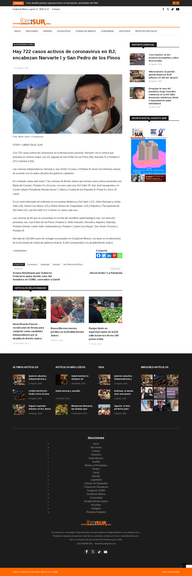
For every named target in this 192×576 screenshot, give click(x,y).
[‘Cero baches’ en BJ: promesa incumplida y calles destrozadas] (138, 59)
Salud (96, 472)
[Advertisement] (152, 209)
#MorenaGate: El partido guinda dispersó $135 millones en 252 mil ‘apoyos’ (163, 74)
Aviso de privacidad (170, 572)
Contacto (56, 9)
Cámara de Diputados (96, 483)
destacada (45, 264)
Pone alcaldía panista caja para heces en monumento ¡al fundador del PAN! (62, 3)
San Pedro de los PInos (72, 264)
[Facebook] (98, 255)
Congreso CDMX (96, 490)
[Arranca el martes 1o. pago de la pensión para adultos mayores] (172, 410)
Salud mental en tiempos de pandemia (79, 379)
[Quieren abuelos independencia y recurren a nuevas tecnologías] (19, 380)
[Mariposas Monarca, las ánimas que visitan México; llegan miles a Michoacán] (62, 410)
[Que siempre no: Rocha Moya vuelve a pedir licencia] (159, 410)
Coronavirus (32, 264)
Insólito (96, 462)
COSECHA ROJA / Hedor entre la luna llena (39, 394)
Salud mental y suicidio (68, 391)
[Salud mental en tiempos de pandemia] (62, 380)
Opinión (47, 31)
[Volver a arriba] (184, 565)
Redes (96, 469)
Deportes (96, 454)
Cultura (96, 451)
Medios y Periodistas (96, 465)
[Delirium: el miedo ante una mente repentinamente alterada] (105, 395)
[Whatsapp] (119, 255)
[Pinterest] (114, 255)
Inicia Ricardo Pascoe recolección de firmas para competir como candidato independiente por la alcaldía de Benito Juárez (28, 331)
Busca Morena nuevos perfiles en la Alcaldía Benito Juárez (67, 332)
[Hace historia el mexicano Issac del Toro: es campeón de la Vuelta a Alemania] (147, 410)
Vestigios (124, 31)
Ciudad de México (86, 31)
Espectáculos (96, 458)
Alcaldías (96, 505)
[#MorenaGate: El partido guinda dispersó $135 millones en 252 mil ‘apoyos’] (138, 76)
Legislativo (63, 31)
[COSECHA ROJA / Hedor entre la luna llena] (19, 395)
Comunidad (107, 31)
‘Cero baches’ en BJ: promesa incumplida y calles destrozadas (164, 58)
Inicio (17, 31)
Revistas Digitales (146, 31)
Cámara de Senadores (96, 487)
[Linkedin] (109, 255)
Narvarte (56, 264)
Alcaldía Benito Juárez (24, 44)
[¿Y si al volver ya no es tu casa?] (172, 397)
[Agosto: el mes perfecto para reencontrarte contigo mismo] (105, 410)
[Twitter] (103, 255)
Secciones (32, 31)
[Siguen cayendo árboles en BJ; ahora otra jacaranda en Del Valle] (19, 410)
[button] (174, 2)
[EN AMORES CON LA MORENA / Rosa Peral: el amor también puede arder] (147, 397)
